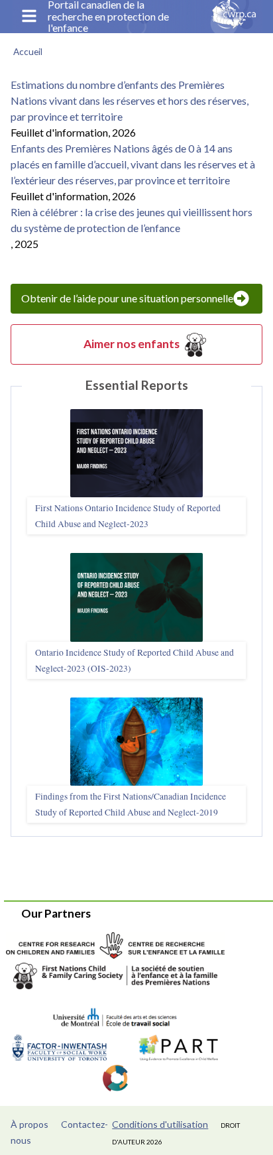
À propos (29, 1124)
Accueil (27, 51)
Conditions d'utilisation (160, 1124)
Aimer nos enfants (131, 344)
